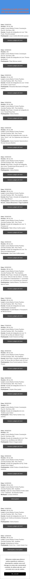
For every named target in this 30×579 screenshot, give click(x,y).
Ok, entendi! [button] (15, 574)
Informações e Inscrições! (15, 549)
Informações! (15, 499)
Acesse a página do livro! (15, 40)
